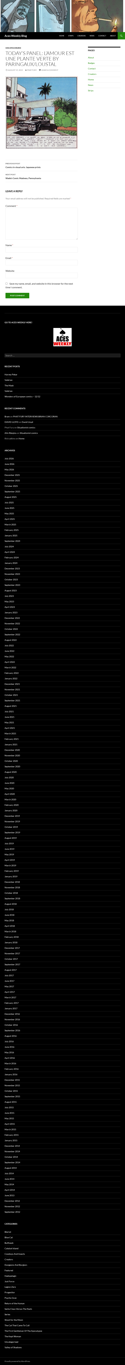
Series (7, 1314)
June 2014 (9, 1179)
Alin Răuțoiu (10, 433)
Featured (9, 1270)
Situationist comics (26, 427)
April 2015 (10, 1124)
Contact (102, 36)
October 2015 (11, 1091)
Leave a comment (49, 70)
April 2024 (10, 552)
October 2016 (11, 1025)
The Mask (9, 385)
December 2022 (12, 618)
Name (9, 245)
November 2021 (12, 689)
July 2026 (9, 458)
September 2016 (12, 1030)
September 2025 (12, 491)
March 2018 (10, 931)
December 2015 (12, 1080)
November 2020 (12, 755)
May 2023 (9, 601)
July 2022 (9, 645)
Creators (81, 36)
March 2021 (10, 733)
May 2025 (9, 513)
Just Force (9, 1281)
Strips (70, 36)
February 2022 (12, 673)
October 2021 (11, 695)
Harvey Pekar (11, 374)
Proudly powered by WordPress (17, 1361)
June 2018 (9, 915)
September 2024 (12, 541)
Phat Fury (32, 70)
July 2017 (9, 975)
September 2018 (12, 898)
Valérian (8, 380)
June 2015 (9, 1113)
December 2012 (12, 1201)
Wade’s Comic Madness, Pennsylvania (23, 176)
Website (9, 270)
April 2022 (10, 662)
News (92, 36)
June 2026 (9, 464)
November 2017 (12, 953)
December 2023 (12, 568)
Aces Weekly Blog (16, 35)
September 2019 (12, 832)
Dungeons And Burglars (16, 1265)
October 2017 (11, 959)
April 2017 (10, 992)
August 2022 (11, 640)
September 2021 (12, 700)
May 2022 (9, 656)
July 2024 (9, 546)
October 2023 (11, 579)
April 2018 (10, 926)
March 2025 (10, 524)
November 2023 (12, 574)
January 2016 (11, 1074)
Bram (7, 416)
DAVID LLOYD (11, 422)
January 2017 (11, 1008)
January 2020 (11, 810)
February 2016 (12, 1069)
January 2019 (11, 876)
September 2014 (12, 1162)
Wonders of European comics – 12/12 (22, 396)
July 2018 (9, 909)
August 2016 (11, 1036)
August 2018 (11, 904)
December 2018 (12, 882)
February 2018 (12, 937)
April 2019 (10, 860)
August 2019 (11, 838)
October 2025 (11, 486)
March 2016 (10, 1063)
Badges (91, 63)
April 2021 (10, 728)
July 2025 (9, 502)
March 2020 (10, 799)
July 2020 (9, 777)
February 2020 (12, 805)
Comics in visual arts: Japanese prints (23, 165)
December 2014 (12, 1146)
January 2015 (11, 1140)
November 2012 (12, 1206)
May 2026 (9, 469)
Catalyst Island (11, 1248)
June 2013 (9, 1195)
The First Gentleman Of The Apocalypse (23, 1331)
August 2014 (11, 1168)
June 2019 (9, 849)
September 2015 (12, 1096)
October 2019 (11, 827)
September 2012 (12, 1212)
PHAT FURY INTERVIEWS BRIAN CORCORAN (35, 416)
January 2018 (11, 942)
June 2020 (9, 783)
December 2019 (12, 816)
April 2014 (10, 1190)
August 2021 (11, 706)
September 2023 (12, 585)
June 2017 (9, 981)
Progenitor (10, 1292)
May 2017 (9, 986)
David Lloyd (27, 422)
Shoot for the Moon (14, 1320)
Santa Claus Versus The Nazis (18, 1309)
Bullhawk (9, 1243)
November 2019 (12, 821)
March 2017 (10, 997)
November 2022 (12, 623)
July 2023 (9, 596)
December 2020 (12, 750)
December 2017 (12, 948)
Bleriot (8, 1232)
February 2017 (12, 1003)
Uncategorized (13, 48)
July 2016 (9, 1041)
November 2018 (12, 887)
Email (9, 257)
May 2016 (9, 1052)
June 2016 (9, 1047)
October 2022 (11, 629)
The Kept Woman (13, 1336)
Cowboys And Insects (15, 1254)
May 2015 (9, 1118)
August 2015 (11, 1102)
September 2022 (12, 634)
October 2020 (11, 761)
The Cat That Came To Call (17, 1325)
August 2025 (11, 497)
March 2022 (10, 667)
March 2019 (10, 865)
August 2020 (11, 772)
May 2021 (9, 722)
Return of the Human (15, 1303)
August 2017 (11, 970)
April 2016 (10, 1058)
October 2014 (11, 1157)
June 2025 (9, 508)
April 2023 (10, 607)
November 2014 (12, 1151)
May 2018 (9, 920)
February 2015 (12, 1135)
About (113, 36)
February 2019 (12, 871)
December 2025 (12, 475)
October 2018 (11, 893)
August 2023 (11, 590)
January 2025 (11, 535)
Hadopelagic (10, 1276)
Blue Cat (9, 1237)
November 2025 (12, 480)
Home (61, 36)
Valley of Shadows (13, 1347)
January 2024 (11, 563)
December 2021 (12, 684)
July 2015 (9, 1107)
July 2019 (9, 843)
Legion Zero (10, 1287)
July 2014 (9, 1173)
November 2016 (12, 1019)
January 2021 (11, 744)
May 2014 (9, 1184)
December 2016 (12, 1014)
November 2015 (12, 1085)
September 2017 (12, 964)
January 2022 (11, 678)
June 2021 (9, 717)
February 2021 (12, 739)
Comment (11, 205)
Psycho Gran (11, 1298)
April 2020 (10, 794)
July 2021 (9, 711)
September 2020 (12, 766)
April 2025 (10, 519)
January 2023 (11, 612)
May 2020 (9, 788)
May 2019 (9, 854)
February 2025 (12, 530)
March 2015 (10, 1129)
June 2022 (9, 651)
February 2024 (12, 557)
